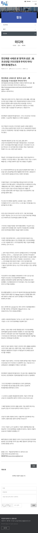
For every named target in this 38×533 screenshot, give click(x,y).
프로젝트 (5, 25)
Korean (28, 1)
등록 (34, 505)
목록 (34, 466)
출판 (4, 29)
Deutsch (34, 1)
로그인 (5, 528)
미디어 (5, 33)
